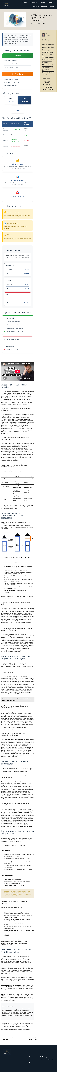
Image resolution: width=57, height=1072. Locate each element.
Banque (46, 82)
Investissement (48, 87)
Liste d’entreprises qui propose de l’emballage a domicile (48, 72)
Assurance (47, 81)
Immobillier (43, 23)
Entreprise (47, 84)
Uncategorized (48, 89)
